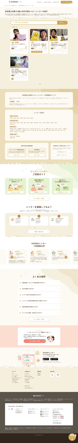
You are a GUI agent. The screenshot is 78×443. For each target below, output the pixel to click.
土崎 (14, 136)
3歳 (35, 130)
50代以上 (11, 131)
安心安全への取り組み (47, 2)
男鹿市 (25, 122)
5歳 (40, 130)
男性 (50, 128)
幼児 (56, 130)
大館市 (21, 122)
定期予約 (11, 128)
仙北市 (55, 122)
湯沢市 (28, 122)
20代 (59, 130)
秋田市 (11, 122)
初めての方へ (39, 2)
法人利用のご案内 (56, 2)
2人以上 (56, 128)
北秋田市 (47, 122)
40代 (64, 130)
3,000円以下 (24, 130)
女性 (53, 128)
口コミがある (21, 131)
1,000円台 (65, 128)
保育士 (15, 128)
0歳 (28, 130)
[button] (34, 227)
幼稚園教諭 (20, 128)
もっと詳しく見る (39, 319)
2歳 (33, 130)
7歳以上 (45, 130)
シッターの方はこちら (66, 2)
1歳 (30, 130)
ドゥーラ (43, 128)
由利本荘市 (36, 122)
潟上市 (40, 122)
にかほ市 (51, 122)
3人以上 (60, 128)
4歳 (37, 130)
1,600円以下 (12, 130)
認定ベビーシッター (26, 128)
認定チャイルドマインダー (36, 128)
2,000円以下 (18, 130)
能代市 (14, 122)
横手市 (18, 122)
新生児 (49, 130)
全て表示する (12, 124)
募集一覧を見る (39, 231)
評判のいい (16, 131)
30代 (61, 130)
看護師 (47, 128)
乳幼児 (53, 130)
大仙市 (43, 122)
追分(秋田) (18, 136)
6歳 (42, 130)
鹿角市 (31, 122)
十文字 (11, 136)
